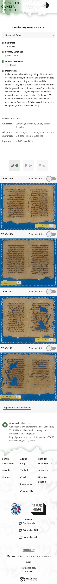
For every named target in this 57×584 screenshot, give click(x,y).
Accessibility (28, 550)
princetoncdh (30, 537)
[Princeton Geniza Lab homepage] (18, 509)
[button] (11, 8)
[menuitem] (9, 463)
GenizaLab (29, 523)
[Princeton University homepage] (28, 579)
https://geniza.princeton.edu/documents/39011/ (31, 437)
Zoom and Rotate (37, 178)
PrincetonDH (30, 530)
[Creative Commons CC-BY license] (28, 563)
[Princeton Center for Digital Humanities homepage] (38, 509)
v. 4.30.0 (28, 571)
